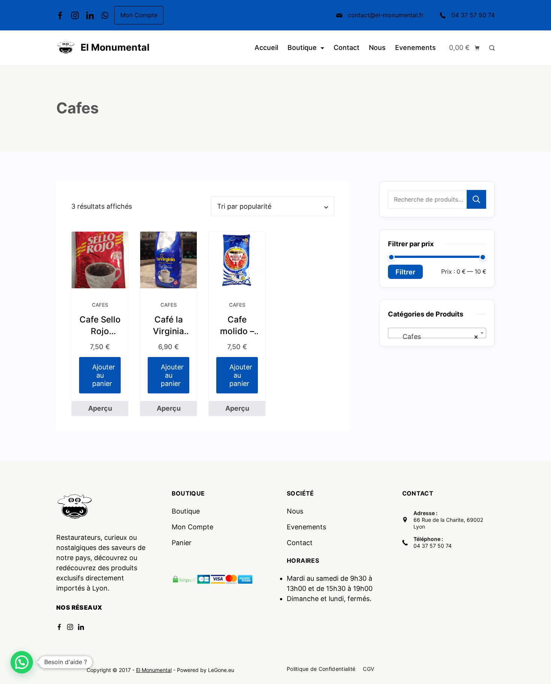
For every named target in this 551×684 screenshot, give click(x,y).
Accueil (266, 47)
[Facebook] (60, 15)
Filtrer (405, 272)
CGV (368, 669)
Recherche (476, 199)
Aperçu (100, 408)
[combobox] (437, 333)
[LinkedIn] (90, 15)
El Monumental (115, 47)
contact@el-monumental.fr (386, 15)
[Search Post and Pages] (490, 48)
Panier (182, 543)
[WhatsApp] (105, 15)
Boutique (302, 47)
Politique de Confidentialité (321, 669)
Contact (346, 47)
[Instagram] (75, 15)
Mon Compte (138, 15)
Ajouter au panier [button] (103, 375)
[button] (21, 662)
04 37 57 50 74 (473, 15)
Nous (377, 47)
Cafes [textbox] (434, 336)
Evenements (415, 47)
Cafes (100, 305)
